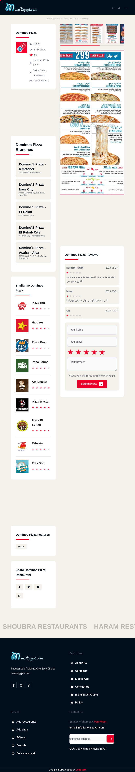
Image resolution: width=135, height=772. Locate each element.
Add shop (22, 729)
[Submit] (111, 739)
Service (15, 712)
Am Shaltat (39, 381)
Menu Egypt (100, 748)
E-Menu (21, 737)
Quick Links (75, 653)
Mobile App (82, 678)
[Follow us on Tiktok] (29, 685)
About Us (81, 663)
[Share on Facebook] (19, 587)
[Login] (119, 7)
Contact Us (82, 686)
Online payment (25, 753)
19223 (37, 44)
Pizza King (39, 342)
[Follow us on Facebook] (14, 685)
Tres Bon (38, 463)
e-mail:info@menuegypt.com (87, 727)
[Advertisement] (33, 115)
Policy (79, 702)
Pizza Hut (38, 302)
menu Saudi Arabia (86, 694)
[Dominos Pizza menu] (66, 34)
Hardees (37, 322)
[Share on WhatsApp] (19, 595)
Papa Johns (40, 362)
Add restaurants (26, 721)
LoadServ (81, 769)
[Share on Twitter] (28, 587)
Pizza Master (41, 401)
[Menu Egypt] (21, 7)
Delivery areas (41, 80)
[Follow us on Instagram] (21, 685)
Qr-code (21, 745)
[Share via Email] (38, 587)
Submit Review (89, 384)
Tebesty (37, 443)
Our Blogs (81, 670)
